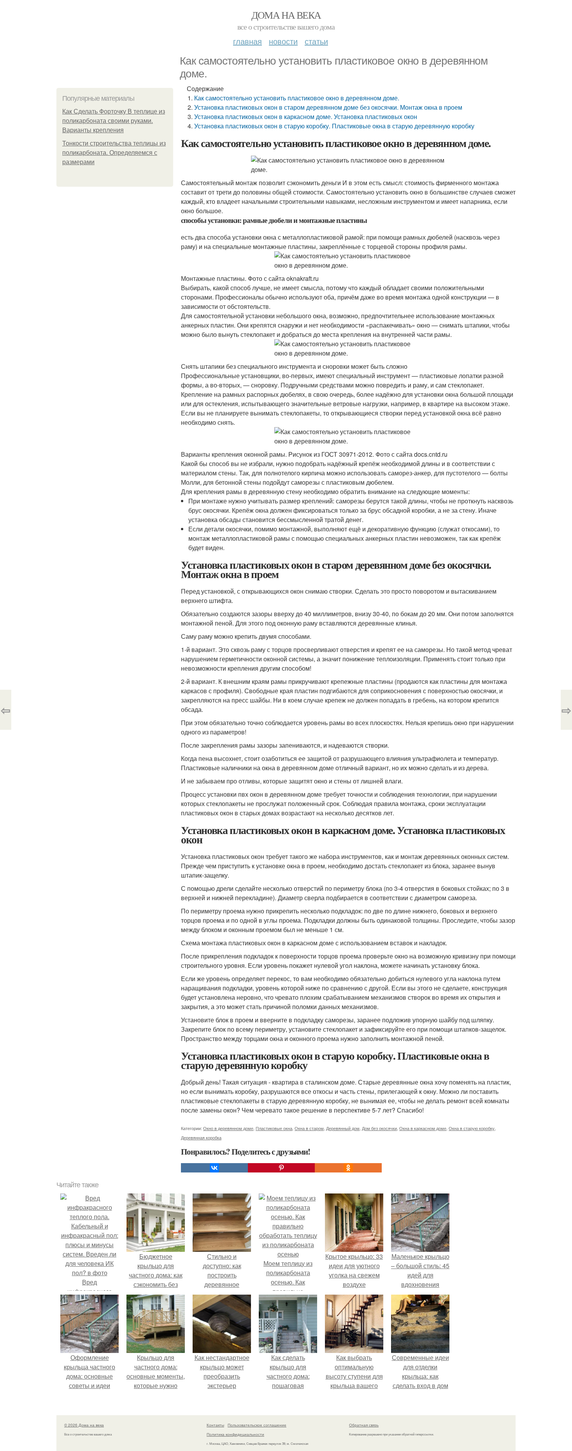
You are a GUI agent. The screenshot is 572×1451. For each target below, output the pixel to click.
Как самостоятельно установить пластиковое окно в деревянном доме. (296, 97)
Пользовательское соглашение (257, 1425)
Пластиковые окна (274, 1128)
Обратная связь (364, 1425)
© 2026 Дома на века (84, 1425)
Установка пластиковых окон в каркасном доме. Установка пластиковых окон (305, 116)
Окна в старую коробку (472, 1128)
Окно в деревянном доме (228, 1128)
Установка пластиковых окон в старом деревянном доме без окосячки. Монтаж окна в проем (328, 107)
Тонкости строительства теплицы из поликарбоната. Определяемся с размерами (114, 152)
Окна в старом (309, 1128)
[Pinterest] (281, 1167)
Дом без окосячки (379, 1128)
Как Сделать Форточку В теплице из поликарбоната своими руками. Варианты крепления (113, 120)
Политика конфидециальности (235, 1434)
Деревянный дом (343, 1128)
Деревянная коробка (201, 1137)
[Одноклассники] (348, 1167)
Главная (247, 41)
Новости (283, 41)
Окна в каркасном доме (422, 1128)
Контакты (215, 1425)
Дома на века (286, 14)
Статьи (316, 41)
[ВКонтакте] (214, 1167)
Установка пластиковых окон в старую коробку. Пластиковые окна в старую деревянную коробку (334, 125)
